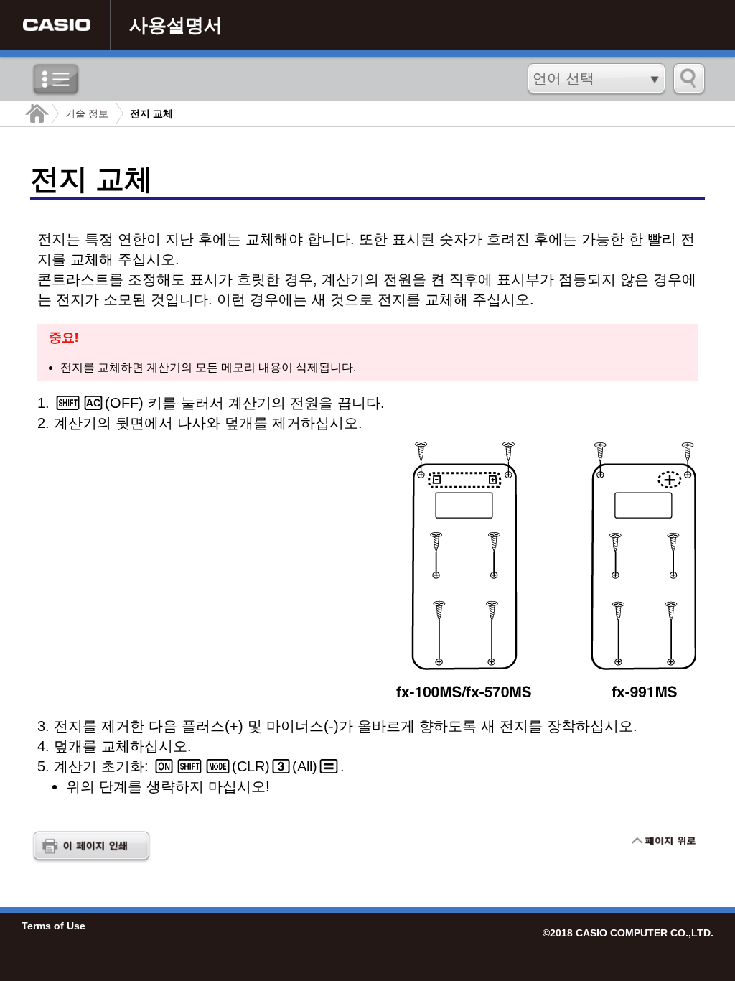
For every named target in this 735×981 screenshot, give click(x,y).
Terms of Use (53, 925)
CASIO (57, 25)
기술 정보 (86, 113)
